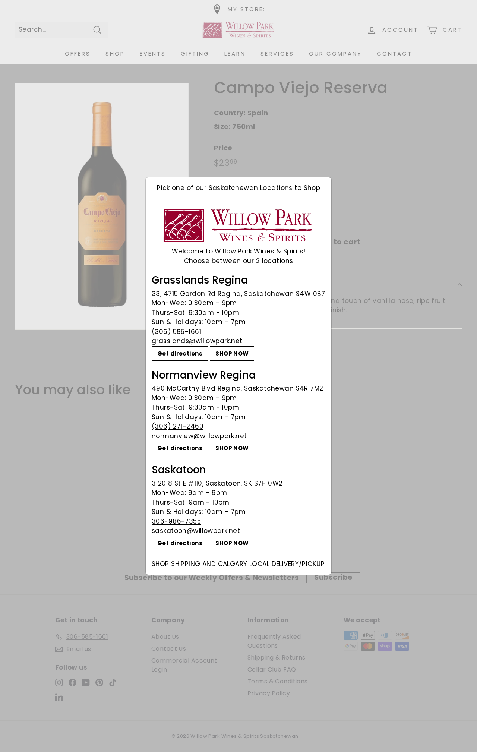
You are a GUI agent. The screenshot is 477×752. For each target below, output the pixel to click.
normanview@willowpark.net (199, 436)
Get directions (179, 353)
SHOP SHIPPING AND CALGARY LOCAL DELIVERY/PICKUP (238, 563)
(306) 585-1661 (176, 331)
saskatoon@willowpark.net (196, 530)
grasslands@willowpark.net (197, 340)
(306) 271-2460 (177, 426)
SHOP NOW (232, 353)
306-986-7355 (176, 521)
